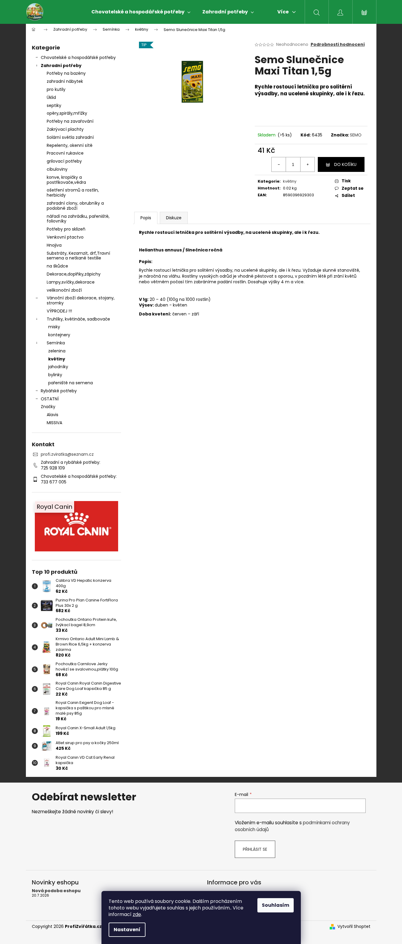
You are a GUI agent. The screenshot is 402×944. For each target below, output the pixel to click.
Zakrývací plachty (65, 129)
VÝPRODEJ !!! (59, 311)
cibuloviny (57, 169)
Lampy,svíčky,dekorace (71, 282)
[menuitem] (140, 12)
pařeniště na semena (70, 383)
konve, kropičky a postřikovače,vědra (66, 179)
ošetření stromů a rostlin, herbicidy (73, 192)
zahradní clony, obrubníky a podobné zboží (75, 205)
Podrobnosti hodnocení (338, 44)
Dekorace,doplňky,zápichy (74, 274)
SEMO (356, 135)
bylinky (55, 375)
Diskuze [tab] (174, 218)
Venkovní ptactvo (65, 237)
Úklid (51, 97)
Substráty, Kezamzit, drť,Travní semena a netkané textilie (78, 255)
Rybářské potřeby (59, 391)
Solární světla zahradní (70, 137)
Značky (48, 407)
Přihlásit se (255, 849)
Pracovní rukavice (65, 153)
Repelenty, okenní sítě (70, 145)
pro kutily (56, 89)
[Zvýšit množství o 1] (307, 164)
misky (54, 327)
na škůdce (57, 266)
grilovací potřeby (64, 161)
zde (137, 914)
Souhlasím (275, 905)
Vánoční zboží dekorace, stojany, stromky (81, 300)
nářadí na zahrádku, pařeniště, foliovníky (78, 218)
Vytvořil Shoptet (353, 926)
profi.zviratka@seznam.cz (67, 454)
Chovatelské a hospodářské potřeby (78, 57)
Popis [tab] (145, 218)
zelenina (56, 351)
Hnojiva (54, 245)
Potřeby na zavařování (70, 121)
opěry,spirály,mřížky (67, 113)
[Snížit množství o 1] (279, 164)
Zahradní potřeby (61, 66)
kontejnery (59, 335)
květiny (56, 359)
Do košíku (345, 164)
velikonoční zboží (64, 290)
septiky (54, 105)
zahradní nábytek (65, 81)
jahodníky (58, 367)
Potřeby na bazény (66, 73)
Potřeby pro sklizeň (66, 229)
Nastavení (127, 929)
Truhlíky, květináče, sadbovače (78, 319)
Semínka (56, 343)
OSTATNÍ (50, 399)
